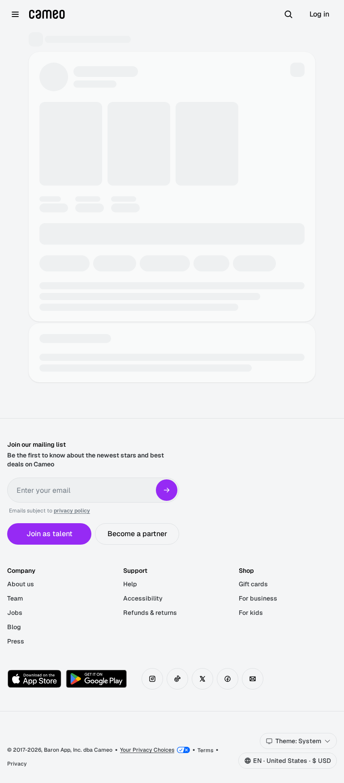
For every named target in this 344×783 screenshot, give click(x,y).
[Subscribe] (166, 490)
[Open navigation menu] (15, 14)
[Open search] (288, 14)
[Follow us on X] (202, 679)
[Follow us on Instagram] (152, 679)
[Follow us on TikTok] (177, 679)
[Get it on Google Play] (96, 679)
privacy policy (72, 510)
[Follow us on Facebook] (227, 679)
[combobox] (298, 741)
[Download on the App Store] (34, 679)
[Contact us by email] (252, 679)
